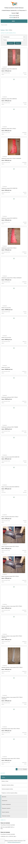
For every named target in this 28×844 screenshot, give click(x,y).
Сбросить (18, 43)
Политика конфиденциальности (14, 842)
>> (21, 769)
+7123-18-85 (14, 15)
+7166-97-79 (14, 17)
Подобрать (10, 43)
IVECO (7, 30)
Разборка (3, 30)
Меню (13, 21)
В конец (25, 769)
